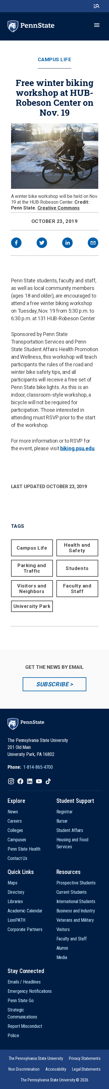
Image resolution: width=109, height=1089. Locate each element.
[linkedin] (67, 243)
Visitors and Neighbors (31, 588)
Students (77, 568)
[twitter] (42, 243)
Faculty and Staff (77, 588)
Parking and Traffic (31, 568)
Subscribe (52, 684)
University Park (32, 606)
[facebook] (16, 243)
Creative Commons (58, 208)
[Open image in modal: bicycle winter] (54, 156)
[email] (93, 243)
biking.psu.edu (77, 448)
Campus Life (55, 59)
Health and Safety (77, 547)
